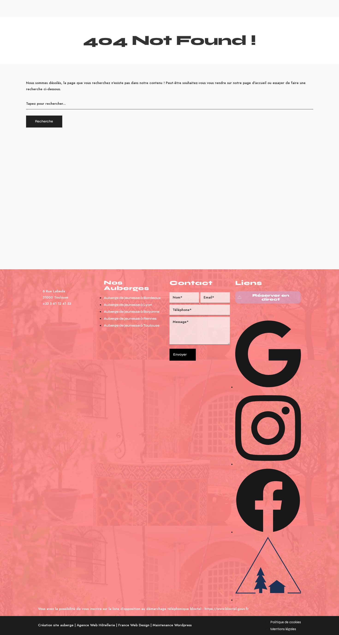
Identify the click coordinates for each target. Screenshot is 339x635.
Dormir (142, 8)
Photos (206, 8)
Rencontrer (164, 8)
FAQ (222, 8)
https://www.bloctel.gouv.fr (227, 608)
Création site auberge (56, 625)
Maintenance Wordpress (172, 625)
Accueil (124, 8)
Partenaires (242, 8)
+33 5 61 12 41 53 (57, 303)
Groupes (187, 8)
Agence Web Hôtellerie (96, 625)
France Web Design (133, 625)
